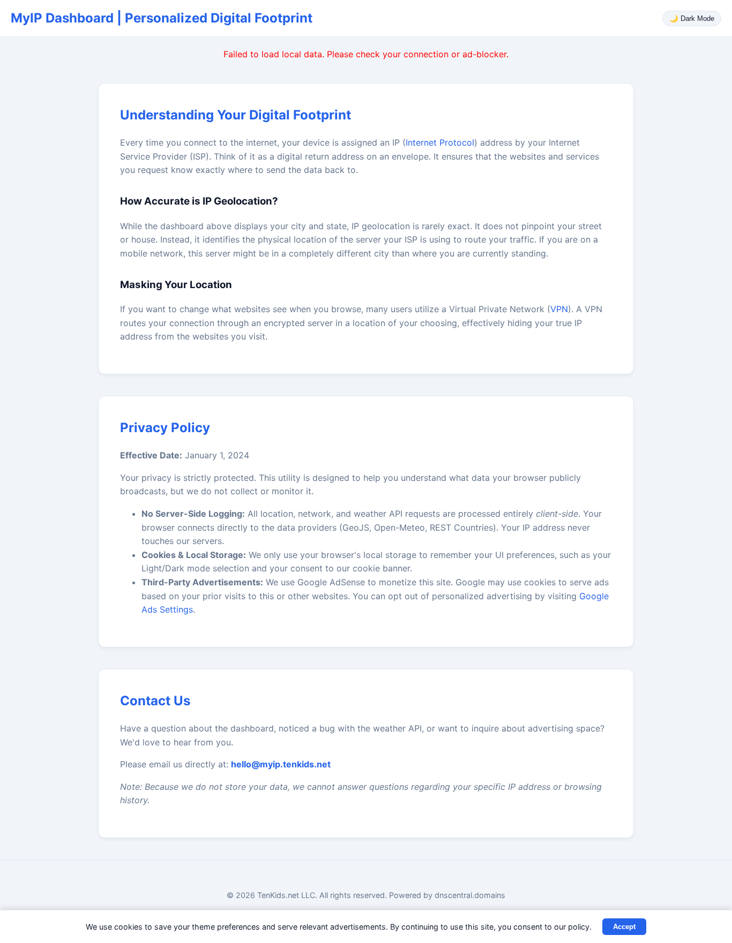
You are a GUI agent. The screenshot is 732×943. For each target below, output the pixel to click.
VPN (559, 309)
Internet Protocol (440, 142)
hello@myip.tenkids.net (281, 764)
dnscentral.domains (470, 895)
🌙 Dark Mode (691, 18)
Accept (624, 927)
